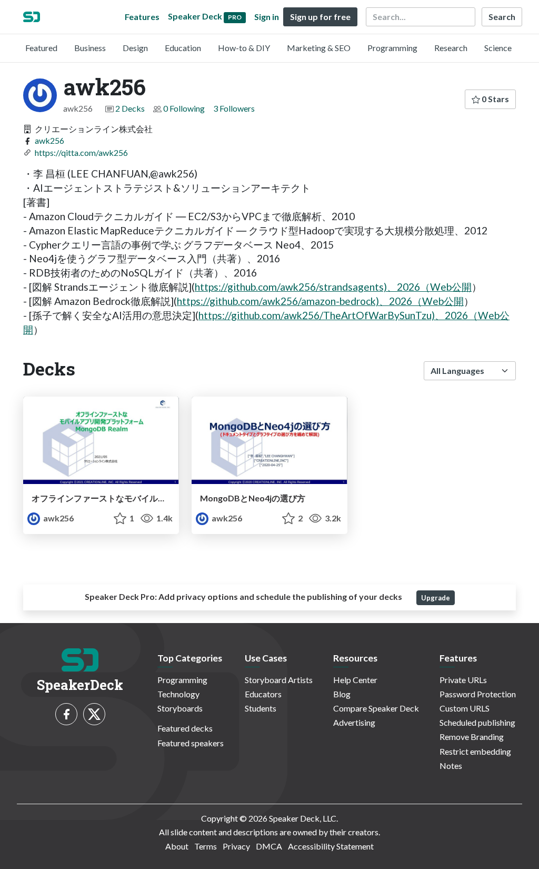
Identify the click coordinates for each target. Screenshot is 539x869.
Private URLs (463, 680)
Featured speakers (190, 743)
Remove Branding (472, 737)
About (176, 846)
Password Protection (478, 694)
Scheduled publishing (477, 722)
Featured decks (185, 728)
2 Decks (130, 108)
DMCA (269, 846)
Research (450, 48)
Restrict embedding (475, 751)
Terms (205, 846)
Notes (451, 766)
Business (90, 48)
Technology (178, 694)
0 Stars (494, 99)
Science (498, 48)
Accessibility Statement (331, 846)
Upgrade (435, 598)
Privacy (236, 846)
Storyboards (180, 708)
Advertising (354, 722)
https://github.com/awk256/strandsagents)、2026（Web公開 (333, 287)
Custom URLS (465, 708)
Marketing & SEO (319, 48)
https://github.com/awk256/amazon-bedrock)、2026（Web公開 (320, 301)
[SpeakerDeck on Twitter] (94, 714)
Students (260, 708)
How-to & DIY (244, 48)
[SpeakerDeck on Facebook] (66, 714)
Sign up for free (320, 17)
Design (135, 48)
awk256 (49, 140)
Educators (263, 694)
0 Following (184, 108)
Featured (41, 48)
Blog (342, 694)
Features (142, 17)
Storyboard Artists (279, 680)
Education (183, 48)
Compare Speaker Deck (376, 708)
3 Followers (234, 108)
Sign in (266, 17)
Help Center (355, 680)
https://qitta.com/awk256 (81, 152)
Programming (392, 48)
